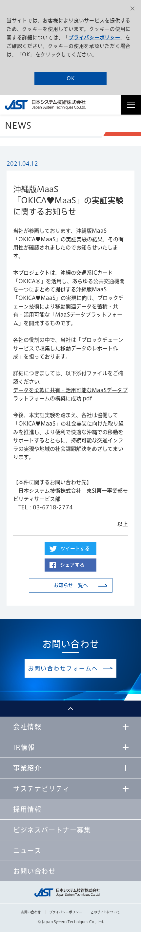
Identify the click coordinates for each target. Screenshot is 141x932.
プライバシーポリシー (94, 37)
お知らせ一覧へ (70, 585)
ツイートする (75, 548)
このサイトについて (105, 912)
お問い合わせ (31, 912)
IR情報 (24, 747)
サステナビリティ (41, 788)
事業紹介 (27, 768)
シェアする (72, 564)
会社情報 (27, 726)
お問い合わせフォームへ (63, 668)
